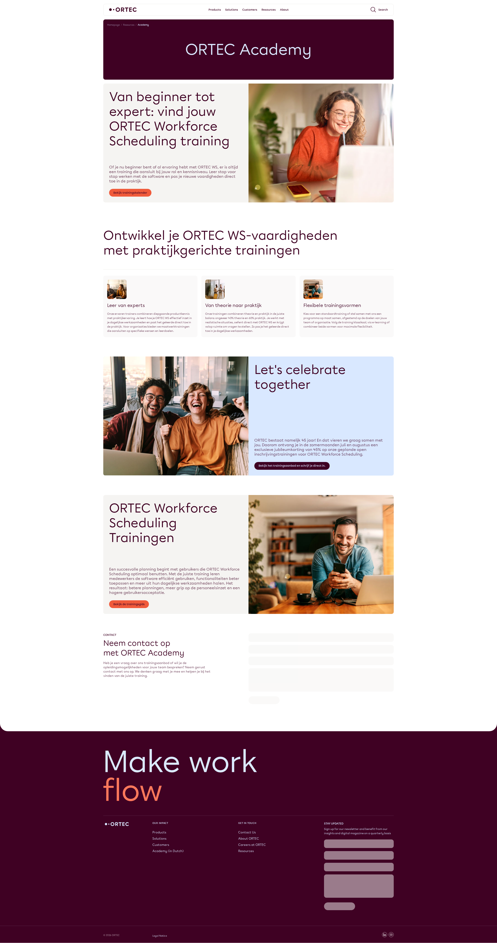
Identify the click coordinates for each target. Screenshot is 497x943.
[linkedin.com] (384, 854)
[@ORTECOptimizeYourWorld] (391, 854)
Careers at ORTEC (252, 819)
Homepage (113, 25)
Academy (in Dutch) (168, 825)
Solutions (159, 812)
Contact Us (247, 806)
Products (159, 806)
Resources (128, 25)
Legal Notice (159, 855)
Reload (253, 643)
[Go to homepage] (123, 9)
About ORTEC (248, 812)
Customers (160, 819)
